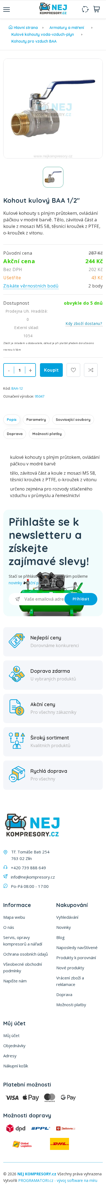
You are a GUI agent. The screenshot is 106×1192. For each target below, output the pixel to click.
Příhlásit (81, 599)
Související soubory (73, 419)
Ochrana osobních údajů (25, 954)
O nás (8, 927)
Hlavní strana (26, 27)
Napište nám (15, 980)
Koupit (51, 370)
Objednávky (14, 1045)
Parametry (36, 419)
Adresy (10, 1055)
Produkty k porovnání (76, 957)
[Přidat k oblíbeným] (73, 370)
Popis (12, 419)
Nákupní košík (15, 1065)
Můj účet (11, 1035)
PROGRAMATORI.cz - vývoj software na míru (57, 1180)
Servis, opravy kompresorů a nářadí (22, 941)
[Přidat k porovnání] (91, 370)
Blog (60, 937)
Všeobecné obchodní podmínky (22, 967)
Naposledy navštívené (77, 947)
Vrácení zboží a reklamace (70, 981)
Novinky (63, 927)
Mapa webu (14, 917)
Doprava (15, 433)
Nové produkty (70, 967)
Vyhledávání (67, 917)
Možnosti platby (47, 433)
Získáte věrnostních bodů (30, 286)
